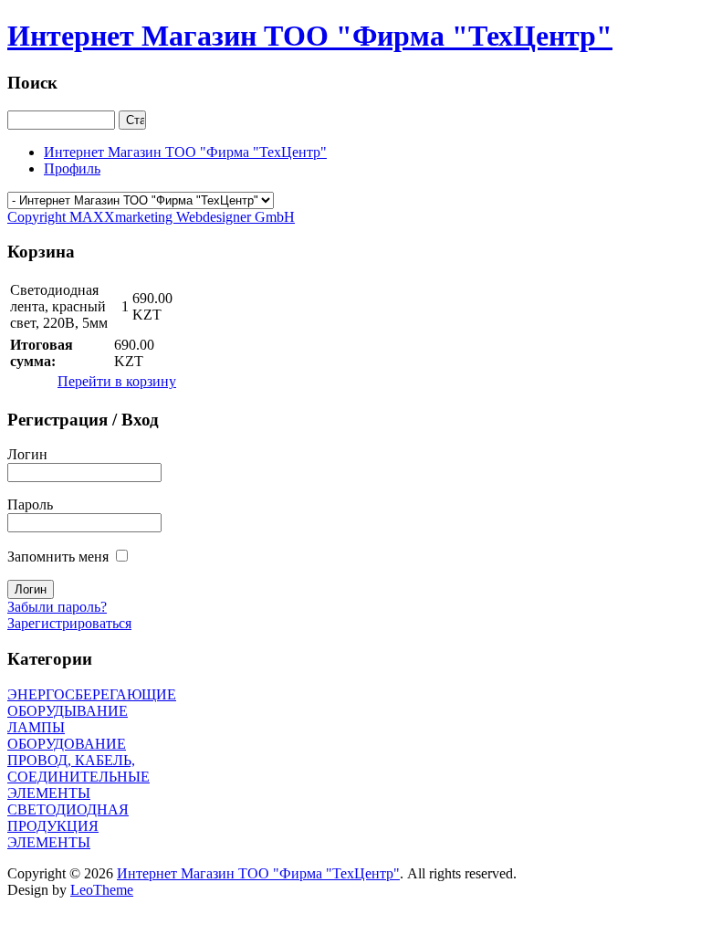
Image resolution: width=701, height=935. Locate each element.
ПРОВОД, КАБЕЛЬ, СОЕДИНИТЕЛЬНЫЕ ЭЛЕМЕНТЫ (78, 776)
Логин (27, 454)
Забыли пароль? (57, 607)
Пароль (30, 504)
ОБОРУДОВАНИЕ (66, 743)
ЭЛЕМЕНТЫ (48, 842)
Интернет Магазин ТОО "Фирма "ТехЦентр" (258, 873)
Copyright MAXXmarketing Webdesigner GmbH (151, 217)
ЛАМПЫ (36, 727)
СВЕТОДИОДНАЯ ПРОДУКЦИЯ (68, 818)
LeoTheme (101, 890)
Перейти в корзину (117, 381)
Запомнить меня (58, 556)
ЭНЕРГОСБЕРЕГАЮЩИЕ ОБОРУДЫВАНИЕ (91, 703)
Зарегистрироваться (69, 623)
